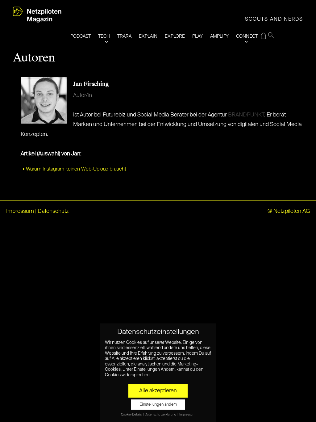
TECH (104, 36)
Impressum (20, 211)
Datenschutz (53, 211)
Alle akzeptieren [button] (158, 391)
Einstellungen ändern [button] (158, 405)
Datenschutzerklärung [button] (161, 414)
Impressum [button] (187, 414)
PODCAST (80, 36)
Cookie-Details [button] (131, 414)
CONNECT (247, 36)
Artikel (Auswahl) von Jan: (51, 154)
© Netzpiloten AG (289, 211)
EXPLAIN (148, 36)
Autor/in (82, 95)
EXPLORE (175, 36)
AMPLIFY (219, 36)
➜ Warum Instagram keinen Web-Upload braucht (73, 169)
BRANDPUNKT (246, 115)
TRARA (124, 36)
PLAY (197, 36)
